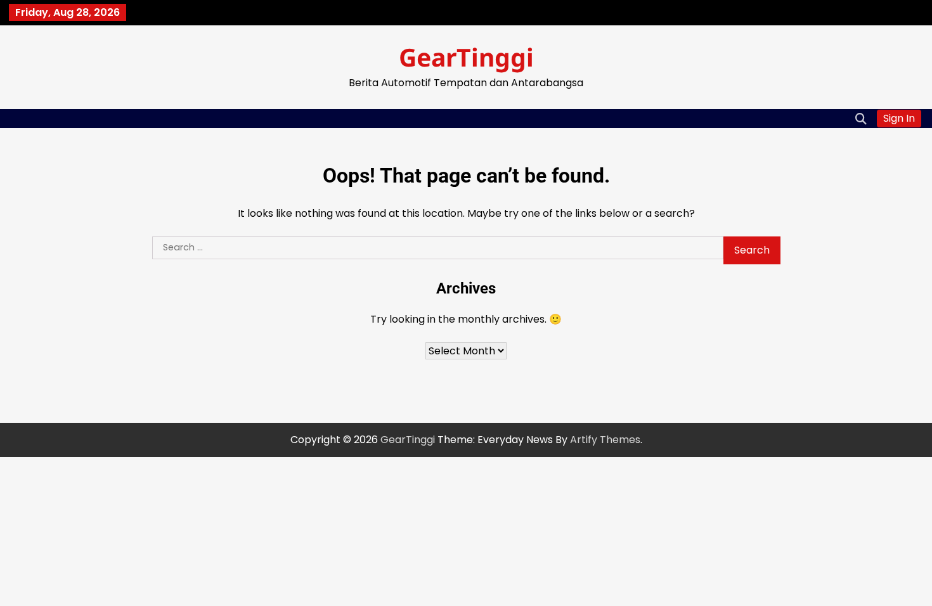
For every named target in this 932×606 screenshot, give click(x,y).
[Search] (861, 118)
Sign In (899, 118)
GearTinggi (466, 57)
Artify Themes (605, 439)
